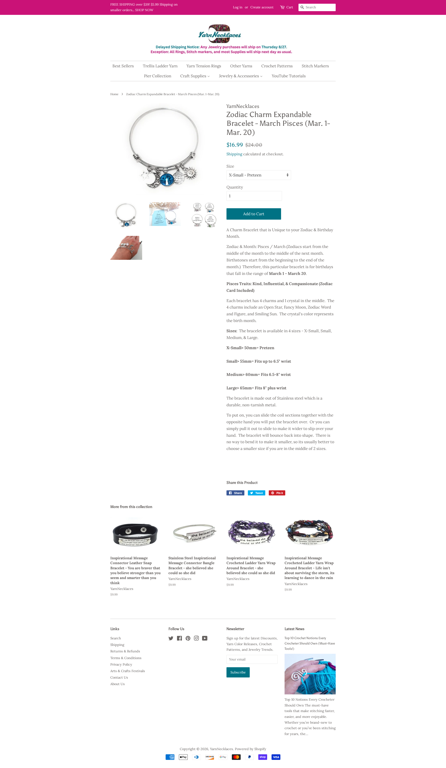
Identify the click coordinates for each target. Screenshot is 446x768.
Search (115, 638)
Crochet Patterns (277, 65)
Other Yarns (241, 65)
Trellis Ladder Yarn (160, 65)
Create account (261, 7)
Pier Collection (157, 75)
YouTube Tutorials (289, 75)
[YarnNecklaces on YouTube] (204, 639)
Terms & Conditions (125, 658)
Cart (289, 7)
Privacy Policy (121, 664)
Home (114, 94)
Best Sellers (123, 65)
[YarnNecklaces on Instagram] (196, 639)
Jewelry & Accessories (239, 75)
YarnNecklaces (221, 749)
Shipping (234, 154)
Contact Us (119, 677)
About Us (117, 684)
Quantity (234, 187)
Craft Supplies (193, 75)
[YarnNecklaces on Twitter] (171, 639)
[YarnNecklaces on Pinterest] (187, 639)
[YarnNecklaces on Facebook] (179, 639)
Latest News (294, 629)
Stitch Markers (315, 65)
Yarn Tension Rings (204, 65)
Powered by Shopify (250, 749)
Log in (238, 7)
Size (230, 166)
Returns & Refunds (125, 651)
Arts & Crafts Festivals (127, 671)
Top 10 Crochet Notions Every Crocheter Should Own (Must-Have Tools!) (310, 643)
